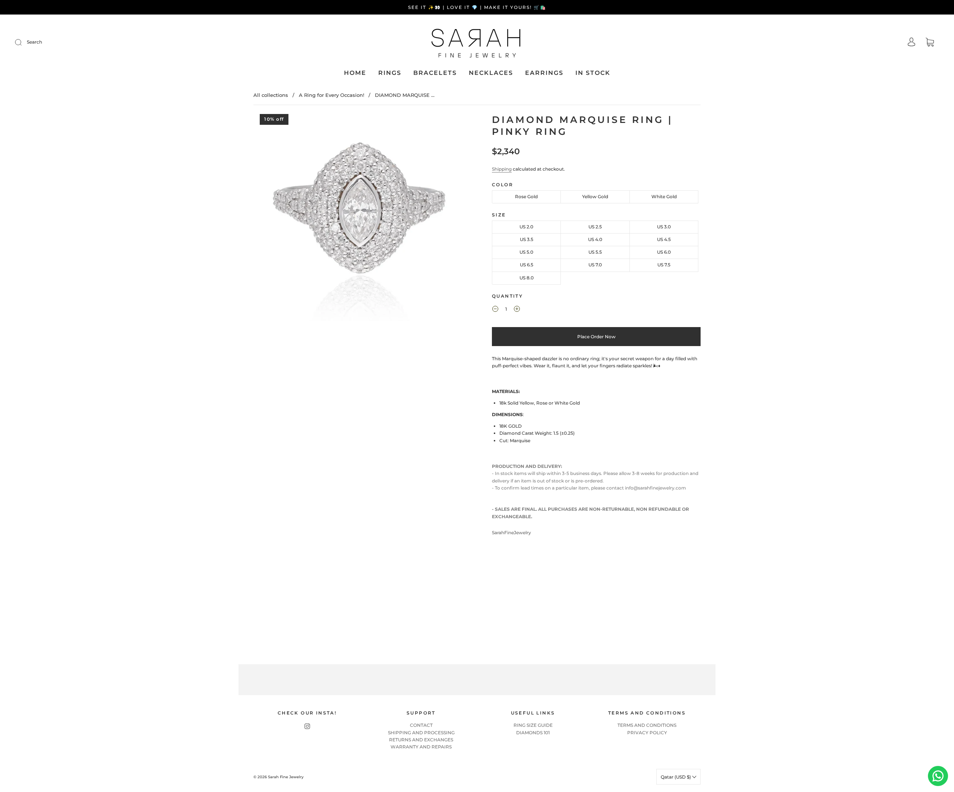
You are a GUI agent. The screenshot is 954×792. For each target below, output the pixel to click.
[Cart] (929, 43)
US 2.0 (526, 226)
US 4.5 (664, 239)
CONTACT (421, 725)
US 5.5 (595, 252)
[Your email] (551, 679)
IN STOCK (592, 72)
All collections (270, 95)
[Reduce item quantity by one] (495, 310)
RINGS (389, 72)
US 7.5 (663, 264)
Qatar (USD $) (676, 777)
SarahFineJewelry (511, 532)
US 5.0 (526, 252)
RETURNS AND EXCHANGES (421, 739)
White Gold (664, 196)
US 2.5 (595, 226)
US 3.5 (526, 239)
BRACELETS (435, 72)
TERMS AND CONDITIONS (646, 725)
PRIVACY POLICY (647, 732)
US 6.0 (664, 252)
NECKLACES (491, 72)
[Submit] (23, 42)
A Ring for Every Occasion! (331, 95)
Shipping (502, 169)
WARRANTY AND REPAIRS (421, 747)
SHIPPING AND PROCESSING (421, 732)
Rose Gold (526, 196)
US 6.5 (526, 264)
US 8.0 (526, 278)
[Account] (911, 43)
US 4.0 (595, 239)
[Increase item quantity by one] (517, 310)
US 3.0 (664, 226)
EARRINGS (544, 72)
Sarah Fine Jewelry (286, 776)
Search (34, 42)
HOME (355, 72)
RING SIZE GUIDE (533, 725)
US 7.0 (595, 264)
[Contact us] (938, 776)
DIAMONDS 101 (533, 732)
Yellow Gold (595, 196)
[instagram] (307, 726)
